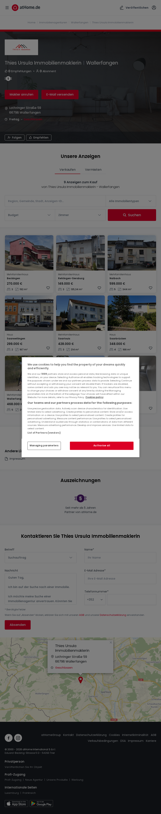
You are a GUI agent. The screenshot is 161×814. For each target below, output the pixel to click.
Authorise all (101, 445)
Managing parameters (44, 445)
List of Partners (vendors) (44, 432)
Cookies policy (94, 397)
